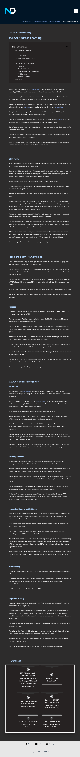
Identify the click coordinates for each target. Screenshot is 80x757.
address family (40, 401)
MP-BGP (59, 119)
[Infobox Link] (28, 678)
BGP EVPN (21, 66)
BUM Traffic (22, 55)
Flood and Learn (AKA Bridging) (25, 58)
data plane (27, 107)
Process (20, 61)
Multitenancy (22, 74)
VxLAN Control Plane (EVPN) (24, 63)
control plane (59, 107)
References (18, 79)
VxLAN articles (35, 89)
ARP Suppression (23, 69)
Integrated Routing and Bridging (28, 71)
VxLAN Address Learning (23, 50)
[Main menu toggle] (76, 11)
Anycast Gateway (24, 76)
